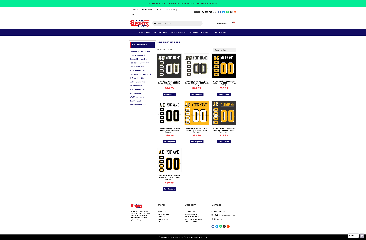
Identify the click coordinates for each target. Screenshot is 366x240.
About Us (135, 10)
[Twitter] (223, 12)
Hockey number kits (138, 55)
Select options (169, 94)
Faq (133, 14)
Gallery (159, 10)
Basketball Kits (178, 32)
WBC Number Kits (137, 89)
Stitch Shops (147, 10)
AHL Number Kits (137, 67)
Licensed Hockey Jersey (140, 51)
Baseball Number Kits (139, 59)
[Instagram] (231, 12)
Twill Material (220, 32)
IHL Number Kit (136, 86)
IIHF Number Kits (137, 78)
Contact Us (170, 10)
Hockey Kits (144, 32)
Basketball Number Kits (139, 63)
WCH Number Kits (137, 70)
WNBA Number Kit (137, 97)
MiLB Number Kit (137, 93)
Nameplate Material (199, 32)
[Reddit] (235, 12)
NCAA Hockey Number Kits (141, 74)
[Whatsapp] (227, 12)
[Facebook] (219, 12)
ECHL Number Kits (137, 82)
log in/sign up (222, 23)
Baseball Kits (160, 32)
